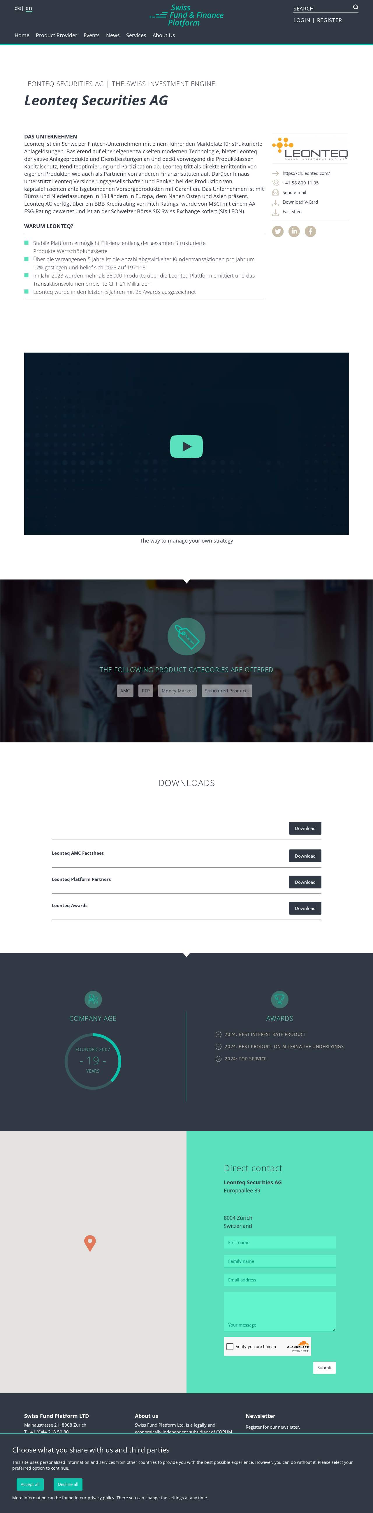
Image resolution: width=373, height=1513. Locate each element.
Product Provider (56, 35)
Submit (324, 1367)
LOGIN (302, 20)
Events (92, 35)
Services (136, 35)
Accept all (30, 1484)
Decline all (68, 1484)
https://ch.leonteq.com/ (306, 173)
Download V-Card (300, 202)
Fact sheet (293, 211)
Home (22, 35)
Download (305, 828)
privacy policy (101, 1497)
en (29, 7)
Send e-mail (294, 192)
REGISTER (329, 20)
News (113, 35)
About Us (164, 35)
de (18, 7)
